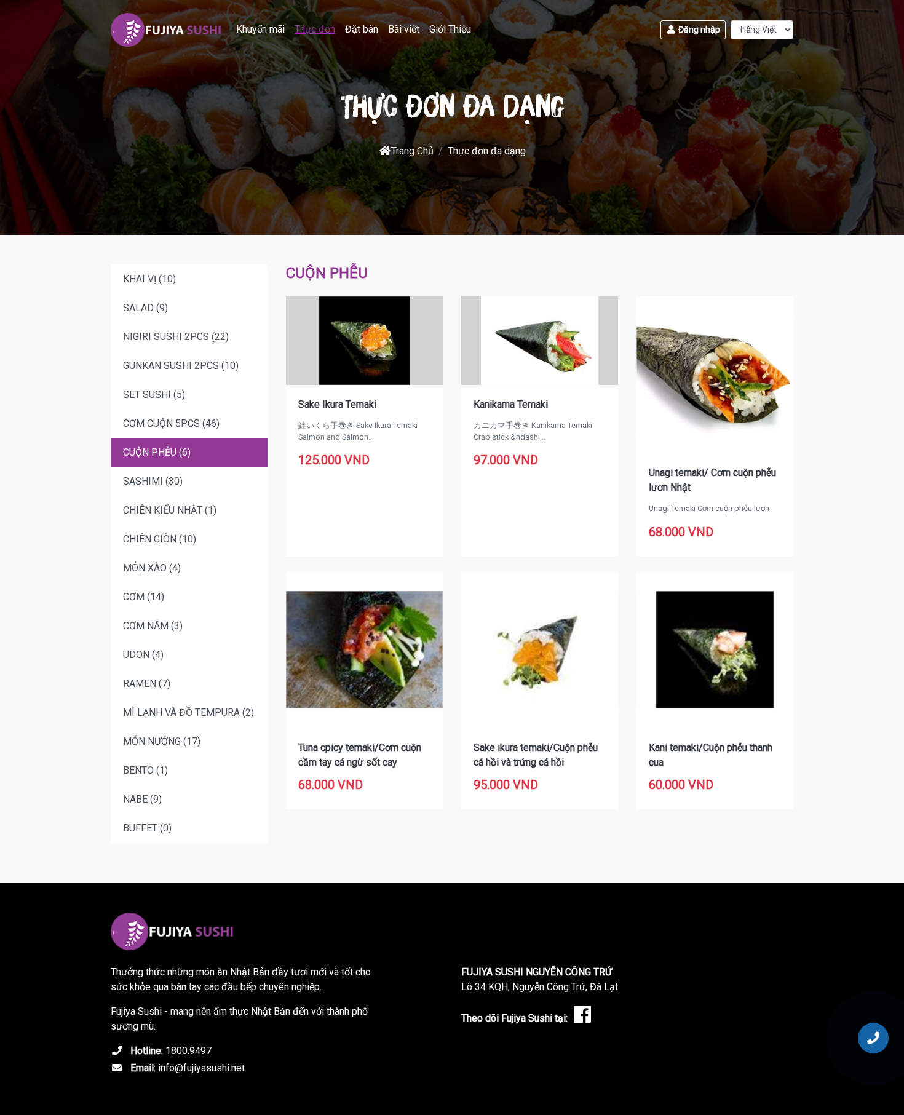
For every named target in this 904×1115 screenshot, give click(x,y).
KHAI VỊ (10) (149, 279)
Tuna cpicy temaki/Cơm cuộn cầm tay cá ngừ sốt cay (359, 755)
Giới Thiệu (450, 29)
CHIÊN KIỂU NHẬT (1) (169, 510)
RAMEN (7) (146, 683)
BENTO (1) (145, 770)
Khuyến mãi (260, 29)
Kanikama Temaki (511, 404)
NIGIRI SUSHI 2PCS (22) (176, 337)
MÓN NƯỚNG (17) (161, 741)
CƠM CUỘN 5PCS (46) (171, 423)
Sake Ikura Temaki (337, 404)
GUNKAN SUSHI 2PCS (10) (181, 365)
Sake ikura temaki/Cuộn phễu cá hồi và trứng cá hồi (536, 755)
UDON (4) (143, 655)
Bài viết (403, 29)
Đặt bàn (361, 29)
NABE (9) (142, 799)
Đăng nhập (698, 29)
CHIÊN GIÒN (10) (159, 539)
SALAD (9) (145, 308)
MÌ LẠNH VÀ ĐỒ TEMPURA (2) (188, 712)
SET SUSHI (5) (154, 394)
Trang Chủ (412, 151)
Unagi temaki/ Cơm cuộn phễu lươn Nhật (712, 480)
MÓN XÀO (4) (152, 568)
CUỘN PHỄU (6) (157, 452)
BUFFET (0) (147, 828)
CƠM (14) (143, 597)
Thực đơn (315, 29)
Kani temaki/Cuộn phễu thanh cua (710, 755)
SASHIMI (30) (153, 481)
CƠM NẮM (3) (153, 626)
